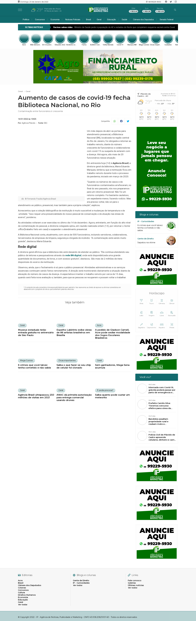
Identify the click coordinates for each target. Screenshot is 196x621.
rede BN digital (73, 255)
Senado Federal (166, 19)
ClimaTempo (171, 96)
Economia (55, 19)
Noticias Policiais (72, 19)
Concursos (40, 19)
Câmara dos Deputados (143, 19)
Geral (99, 19)
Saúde (124, 19)
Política (26, 19)
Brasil (88, 19)
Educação (111, 19)
